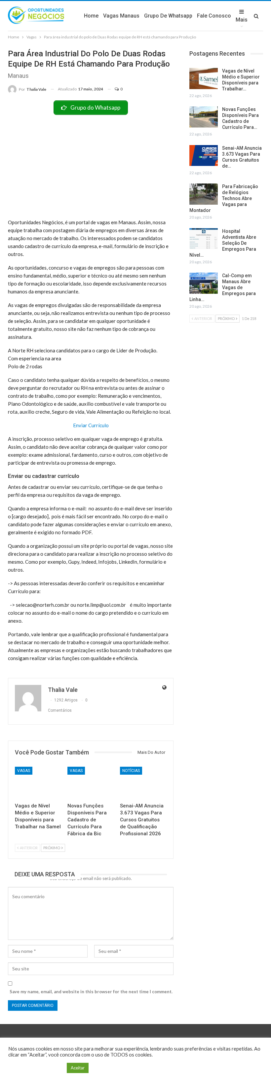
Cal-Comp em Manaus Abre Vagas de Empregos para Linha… (222, 287)
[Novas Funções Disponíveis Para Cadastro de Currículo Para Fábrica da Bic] (90, 783)
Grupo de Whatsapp (168, 16)
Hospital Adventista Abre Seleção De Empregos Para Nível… (222, 243)
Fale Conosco (214, 16)
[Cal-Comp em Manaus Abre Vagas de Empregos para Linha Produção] (203, 283)
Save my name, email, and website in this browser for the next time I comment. (91, 991)
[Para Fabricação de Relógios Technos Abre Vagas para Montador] (203, 194)
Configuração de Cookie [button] (36, 1068)
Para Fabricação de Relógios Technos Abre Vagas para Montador (223, 198)
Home (91, 16)
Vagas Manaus (121, 16)
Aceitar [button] (78, 1067)
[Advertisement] (91, 164)
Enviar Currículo (91, 425)
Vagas (23, 770)
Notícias (131, 770)
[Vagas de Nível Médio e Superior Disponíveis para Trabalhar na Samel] (38, 783)
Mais (242, 20)
